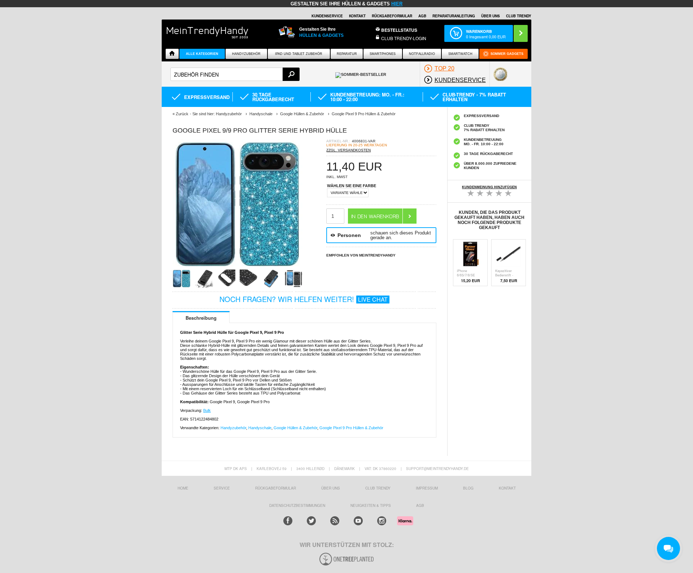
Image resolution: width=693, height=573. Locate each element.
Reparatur (347, 54)
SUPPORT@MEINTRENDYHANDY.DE (437, 468)
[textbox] (235, 74)
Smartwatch (460, 54)
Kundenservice (327, 15)
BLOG (468, 488)
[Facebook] (287, 520)
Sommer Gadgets (507, 54)
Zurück (182, 114)
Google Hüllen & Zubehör (295, 428)
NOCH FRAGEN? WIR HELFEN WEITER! (303, 299)
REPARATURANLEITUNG (453, 15)
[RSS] (334, 520)
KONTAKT (507, 488)
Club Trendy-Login (403, 38)
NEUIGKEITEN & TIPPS (370, 505)
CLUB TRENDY (518, 15)
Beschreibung (201, 317)
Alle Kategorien (202, 54)
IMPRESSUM (427, 488)
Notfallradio (422, 54)
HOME (183, 488)
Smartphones (383, 54)
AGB (422, 15)
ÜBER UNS (490, 15)
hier (396, 4)
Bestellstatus (399, 30)
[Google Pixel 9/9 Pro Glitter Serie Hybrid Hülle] (237, 267)
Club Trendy (378, 488)
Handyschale (259, 428)
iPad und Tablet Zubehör (298, 54)
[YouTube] (358, 520)
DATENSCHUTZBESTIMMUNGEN (297, 505)
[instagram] (381, 520)
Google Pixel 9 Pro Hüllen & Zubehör (351, 428)
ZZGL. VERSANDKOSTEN (348, 150)
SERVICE (222, 488)
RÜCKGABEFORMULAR (392, 15)
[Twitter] (311, 520)
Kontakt (357, 15)
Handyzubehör (246, 54)
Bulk (207, 410)
